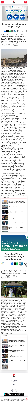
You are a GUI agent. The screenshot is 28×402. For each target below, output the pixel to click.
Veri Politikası (14, 381)
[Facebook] (12, 390)
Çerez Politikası (14, 380)
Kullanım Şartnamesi (14, 383)
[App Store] (19, 394)
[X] (16, 390)
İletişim (14, 385)
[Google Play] (9, 394)
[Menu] (25, 2)
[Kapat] (26, 399)
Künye (14, 384)
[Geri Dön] (2, 2)
